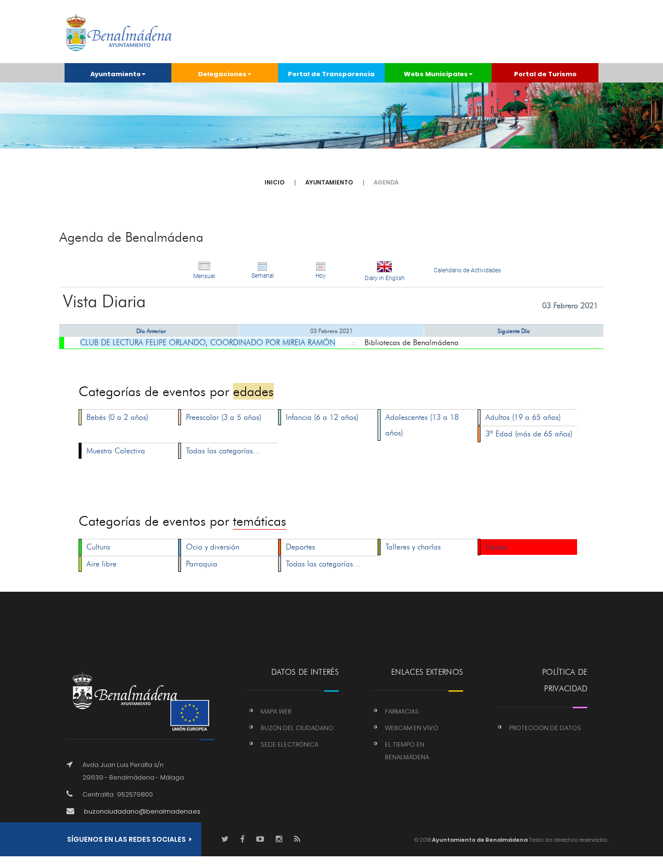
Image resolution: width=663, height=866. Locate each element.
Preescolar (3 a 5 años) (223, 417)
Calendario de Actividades (467, 270)
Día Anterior (151, 330)
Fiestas (496, 546)
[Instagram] (279, 839)
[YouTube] (260, 839)
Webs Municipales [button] (436, 74)
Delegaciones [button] (222, 74)
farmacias (402, 711)
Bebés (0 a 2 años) (117, 417)
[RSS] (297, 839)
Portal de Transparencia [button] (331, 74)
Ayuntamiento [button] (115, 74)
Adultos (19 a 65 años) (523, 417)
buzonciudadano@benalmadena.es (142, 811)
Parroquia (201, 563)
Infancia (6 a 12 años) (322, 417)
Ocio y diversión (212, 546)
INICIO (274, 182)
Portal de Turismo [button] (545, 74)
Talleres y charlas (413, 546)
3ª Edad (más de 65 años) (528, 433)
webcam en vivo (411, 728)
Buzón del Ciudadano (297, 728)
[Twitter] (225, 839)
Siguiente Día (513, 330)
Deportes (300, 546)
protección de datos (545, 728)
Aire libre (101, 563)
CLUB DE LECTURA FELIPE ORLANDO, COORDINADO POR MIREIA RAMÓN (207, 342)
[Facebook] (242, 839)
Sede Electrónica (289, 744)
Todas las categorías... (223, 450)
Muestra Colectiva (115, 450)
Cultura (98, 546)
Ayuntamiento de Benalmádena (479, 840)
